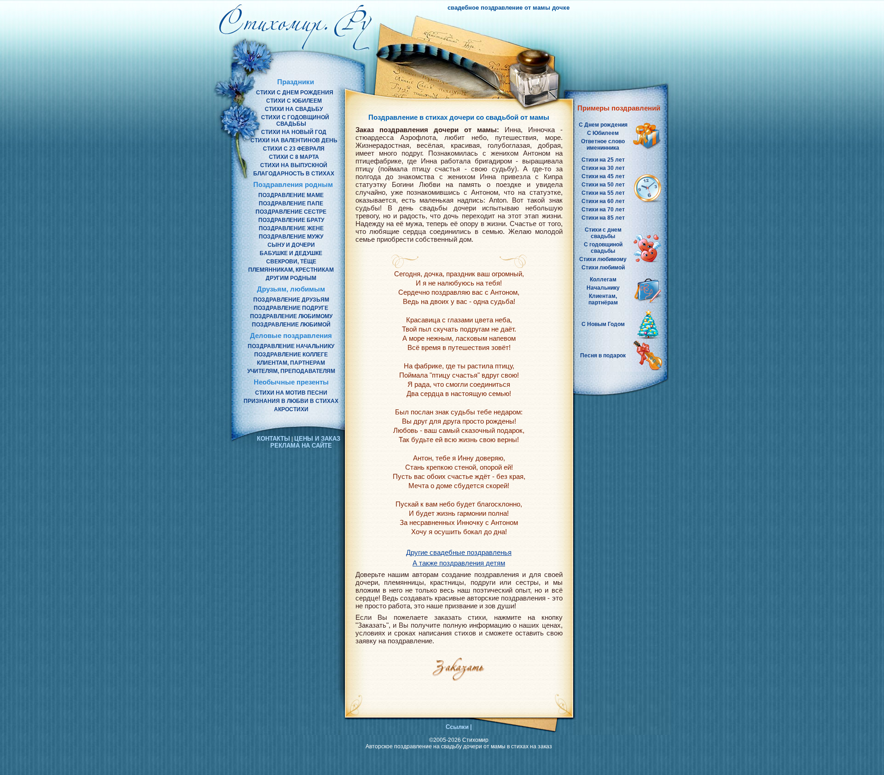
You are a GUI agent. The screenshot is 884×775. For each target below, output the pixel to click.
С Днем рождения (603, 125)
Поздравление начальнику (291, 346)
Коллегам (603, 279)
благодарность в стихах (293, 173)
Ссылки (457, 726)
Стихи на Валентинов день (293, 140)
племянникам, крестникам (291, 270)
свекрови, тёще (291, 261)
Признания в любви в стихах (291, 401)
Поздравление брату (291, 220)
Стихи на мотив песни (291, 393)
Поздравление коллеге (291, 354)
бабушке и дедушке (291, 253)
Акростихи (291, 409)
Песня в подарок (603, 355)
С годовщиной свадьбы (603, 247)
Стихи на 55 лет (603, 193)
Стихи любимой (603, 267)
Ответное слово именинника (603, 144)
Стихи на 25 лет (603, 160)
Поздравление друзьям (291, 300)
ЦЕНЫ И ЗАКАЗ (317, 438)
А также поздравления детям (459, 563)
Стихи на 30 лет (603, 168)
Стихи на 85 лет (603, 218)
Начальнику (603, 288)
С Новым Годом (603, 324)
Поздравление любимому (291, 316)
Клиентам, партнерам (291, 363)
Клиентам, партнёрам (603, 299)
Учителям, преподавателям (291, 371)
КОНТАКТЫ (273, 438)
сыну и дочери (291, 245)
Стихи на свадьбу (294, 109)
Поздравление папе (291, 203)
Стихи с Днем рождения (294, 92)
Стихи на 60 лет (603, 201)
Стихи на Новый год (293, 132)
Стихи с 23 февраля (294, 149)
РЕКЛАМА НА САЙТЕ (301, 445)
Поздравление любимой (291, 324)
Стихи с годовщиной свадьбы (295, 120)
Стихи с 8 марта (294, 157)
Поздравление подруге (291, 308)
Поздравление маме (291, 195)
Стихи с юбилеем (294, 101)
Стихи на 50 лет (603, 184)
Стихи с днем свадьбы (603, 233)
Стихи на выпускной (293, 165)
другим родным (291, 278)
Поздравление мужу (291, 236)
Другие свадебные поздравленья (459, 552)
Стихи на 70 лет (603, 209)
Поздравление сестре (291, 212)
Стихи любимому (603, 259)
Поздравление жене (291, 228)
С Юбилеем (603, 133)
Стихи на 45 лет (603, 176)
